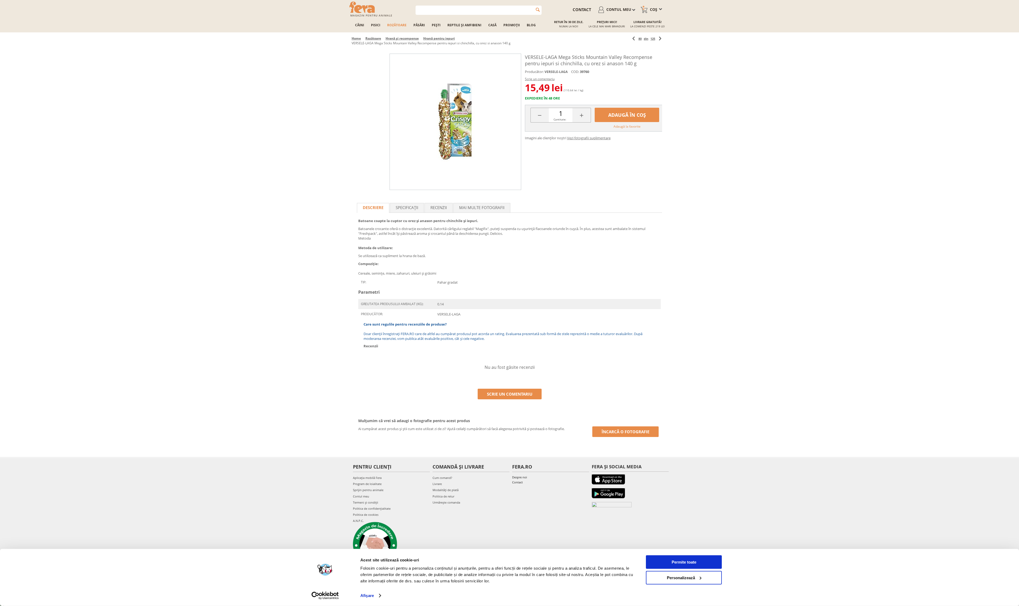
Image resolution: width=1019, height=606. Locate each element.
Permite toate (684, 562)
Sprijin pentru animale (368, 490)
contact (582, 9)
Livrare (437, 484)
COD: (575, 71)
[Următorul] (660, 38)
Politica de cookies (365, 515)
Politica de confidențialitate (372, 508)
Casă (492, 25)
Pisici (375, 25)
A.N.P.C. (358, 521)
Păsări (419, 25)
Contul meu (361, 496)
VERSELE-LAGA (556, 72)
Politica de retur (443, 496)
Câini (359, 25)
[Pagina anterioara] (633, 38)
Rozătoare (397, 25)
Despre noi (519, 477)
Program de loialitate (367, 484)
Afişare (367, 595)
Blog (531, 25)
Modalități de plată (446, 490)
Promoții (511, 25)
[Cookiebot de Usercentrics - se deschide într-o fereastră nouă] (325, 596)
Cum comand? (442, 478)
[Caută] (537, 10)
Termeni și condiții (365, 502)
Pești (436, 25)
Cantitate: (560, 119)
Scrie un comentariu (540, 79)
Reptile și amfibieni (464, 25)
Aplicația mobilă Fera (367, 478)
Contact (517, 482)
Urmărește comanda (446, 502)
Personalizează (681, 577)
